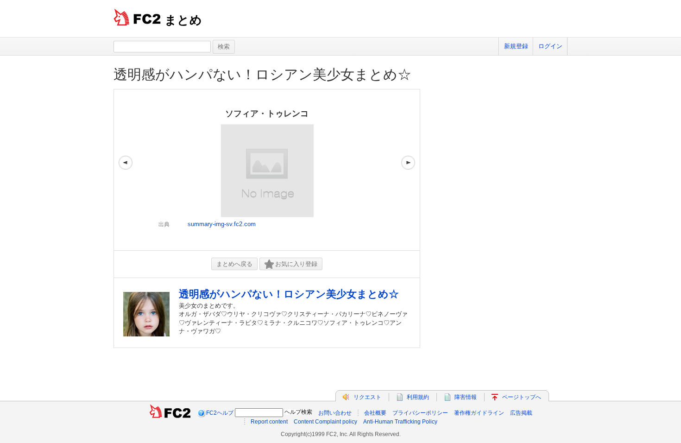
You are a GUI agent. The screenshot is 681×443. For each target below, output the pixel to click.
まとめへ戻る (234, 263)
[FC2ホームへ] (170, 413)
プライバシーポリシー (420, 413)
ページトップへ (521, 397)
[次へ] (408, 169)
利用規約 (418, 397)
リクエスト (367, 397)
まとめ (183, 20)
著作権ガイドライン (479, 413)
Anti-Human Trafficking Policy (400, 421)
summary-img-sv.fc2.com (222, 224)
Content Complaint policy (325, 421)
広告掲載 (521, 413)
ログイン (550, 46)
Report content (269, 421)
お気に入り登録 (296, 263)
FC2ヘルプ (219, 413)
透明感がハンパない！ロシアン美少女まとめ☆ (262, 74)
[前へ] (125, 169)
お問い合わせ (335, 413)
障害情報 (465, 397)
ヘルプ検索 (298, 412)
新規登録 (516, 46)
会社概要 (375, 413)
